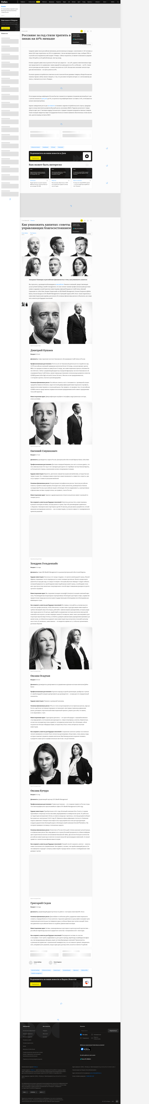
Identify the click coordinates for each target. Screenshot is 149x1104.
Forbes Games (34, 2)
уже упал (44, 86)
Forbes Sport (33, 157)
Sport (79, 2)
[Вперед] (94, 111)
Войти (112, 2)
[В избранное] (49, 108)
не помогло (51, 93)
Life (69, 2)
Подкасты (58, 2)
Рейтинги (44, 2)
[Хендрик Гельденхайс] (25, 289)
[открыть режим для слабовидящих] (81, 31)
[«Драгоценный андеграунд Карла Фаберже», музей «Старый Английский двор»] (25, 1098)
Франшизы (51, 2)
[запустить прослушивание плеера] (85, 31)
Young (83, 2)
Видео (64, 2)
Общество (54, 157)
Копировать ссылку (86, 44)
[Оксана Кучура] (25, 299)
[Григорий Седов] (25, 303)
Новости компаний (77, 157)
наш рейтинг (60, 260)
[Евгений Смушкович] (25, 285)
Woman (74, 2)
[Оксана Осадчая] (25, 294)
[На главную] (4, 2)
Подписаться (35, 134)
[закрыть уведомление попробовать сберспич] (85, 35)
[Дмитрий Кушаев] (25, 280)
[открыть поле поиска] (118, 2)
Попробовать (76, 42)
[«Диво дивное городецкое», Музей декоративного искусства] (25, 1101)
